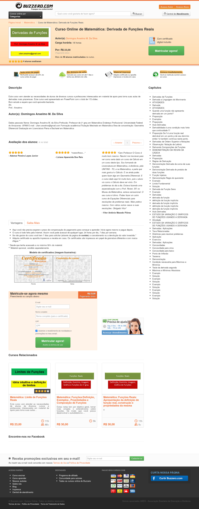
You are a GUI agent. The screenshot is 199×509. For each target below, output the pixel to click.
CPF (37, 321)
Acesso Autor (167, 6)
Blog (14, 486)
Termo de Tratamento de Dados (53, 504)
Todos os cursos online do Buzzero (75, 480)
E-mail (37, 302)
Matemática (29, 22)
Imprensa (16, 489)
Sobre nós (17, 483)
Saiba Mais (33, 223)
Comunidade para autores (70, 478)
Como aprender (19, 478)
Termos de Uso (60, 462)
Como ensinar (18, 475)
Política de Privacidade (79, 462)
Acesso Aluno (182, 6)
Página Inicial (15, 22)
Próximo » (136, 142)
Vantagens (17, 223)
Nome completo (41, 312)
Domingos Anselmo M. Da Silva (81, 38)
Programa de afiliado (68, 475)
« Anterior (117, 142)
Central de (177, 13)
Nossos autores (19, 480)
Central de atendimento (22, 492)
